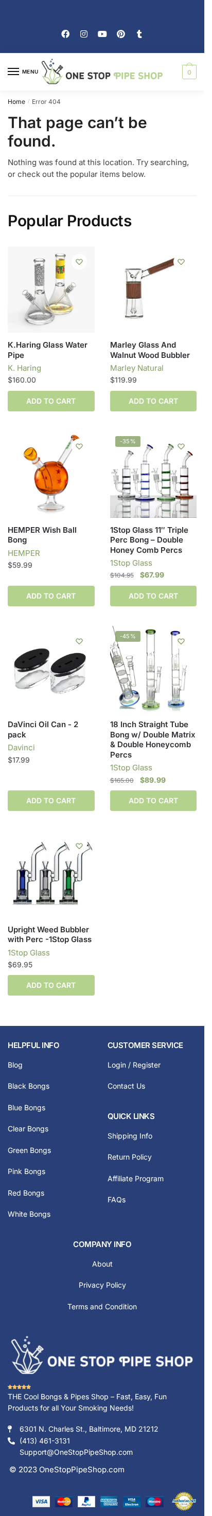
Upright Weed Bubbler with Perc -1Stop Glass (50, 935)
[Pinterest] (121, 34)
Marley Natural (137, 368)
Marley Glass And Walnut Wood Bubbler (150, 350)
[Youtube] (102, 34)
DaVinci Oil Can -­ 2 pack (43, 729)
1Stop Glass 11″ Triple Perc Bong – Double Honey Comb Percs (149, 540)
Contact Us (126, 1085)
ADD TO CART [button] (153, 400)
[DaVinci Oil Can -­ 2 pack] (51, 669)
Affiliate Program (136, 1178)
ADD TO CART (51, 400)
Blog (15, 1064)
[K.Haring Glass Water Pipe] (51, 289)
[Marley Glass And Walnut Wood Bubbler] (153, 289)
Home (16, 101)
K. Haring (24, 368)
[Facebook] (65, 34)
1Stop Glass (131, 563)
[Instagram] (84, 34)
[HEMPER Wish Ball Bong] (51, 474)
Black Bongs (28, 1085)
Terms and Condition (102, 1306)
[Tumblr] (139, 34)
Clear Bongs (28, 1128)
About (102, 1263)
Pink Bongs (26, 1171)
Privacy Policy (102, 1284)
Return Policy (130, 1156)
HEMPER (24, 553)
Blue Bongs (26, 1107)
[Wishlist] (79, 261)
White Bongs (29, 1214)
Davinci (21, 747)
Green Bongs (29, 1150)
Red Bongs (26, 1192)
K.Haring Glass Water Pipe (47, 350)
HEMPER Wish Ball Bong (42, 535)
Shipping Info (130, 1135)
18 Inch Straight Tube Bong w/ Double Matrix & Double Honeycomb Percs (153, 739)
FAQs (117, 1199)
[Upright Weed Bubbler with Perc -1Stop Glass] (51, 874)
